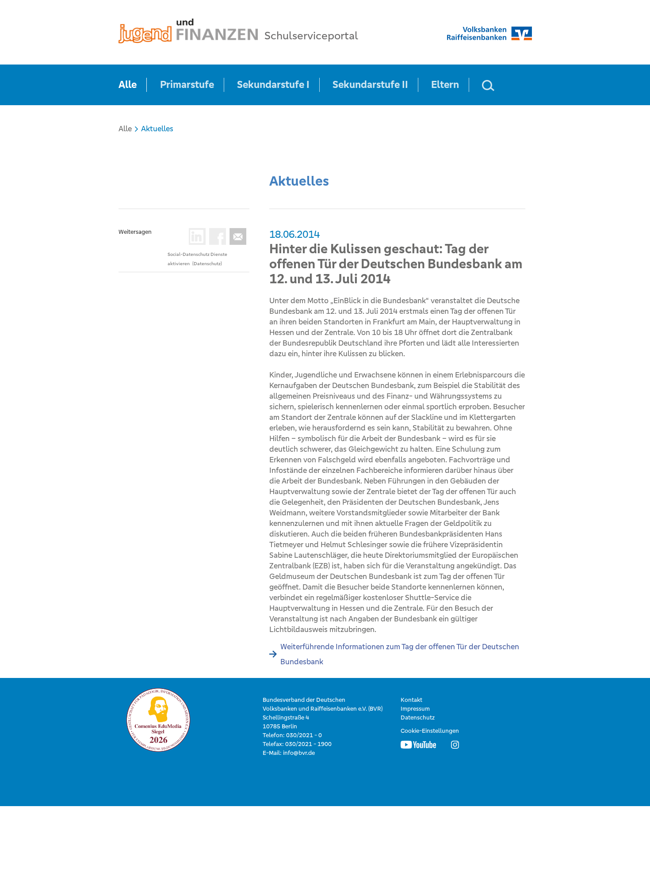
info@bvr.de (299, 753)
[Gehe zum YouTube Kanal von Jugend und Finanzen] (418, 744)
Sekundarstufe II (370, 84)
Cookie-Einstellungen (430, 731)
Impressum (415, 708)
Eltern (445, 84)
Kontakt (411, 700)
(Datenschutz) (207, 263)
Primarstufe (187, 84)
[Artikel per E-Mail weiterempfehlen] (236, 236)
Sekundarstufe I (273, 84)
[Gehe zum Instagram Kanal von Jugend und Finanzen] (455, 744)
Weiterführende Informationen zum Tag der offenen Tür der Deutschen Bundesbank (399, 654)
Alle (128, 84)
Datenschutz (418, 717)
